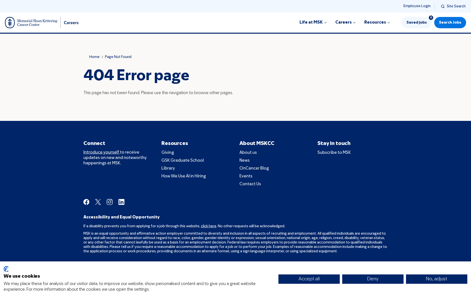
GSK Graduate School (182, 160)
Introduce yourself (101, 152)
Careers (343, 22)
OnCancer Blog (254, 168)
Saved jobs (419, 20)
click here (208, 226)
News (244, 160)
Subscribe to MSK (334, 153)
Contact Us (250, 184)
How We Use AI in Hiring (183, 176)
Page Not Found (118, 57)
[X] (98, 202)
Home (94, 57)
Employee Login (417, 6)
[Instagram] (110, 202)
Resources (375, 22)
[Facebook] (86, 202)
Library (168, 168)
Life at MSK (311, 22)
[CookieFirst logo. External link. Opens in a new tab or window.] (6, 269)
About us (248, 153)
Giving (167, 153)
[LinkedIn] (121, 202)
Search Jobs (450, 22)
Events (245, 176)
